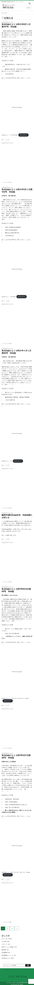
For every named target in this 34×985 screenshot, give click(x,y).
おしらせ (4, 938)
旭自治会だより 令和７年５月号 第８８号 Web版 (16, 872)
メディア (4, 944)
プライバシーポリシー (27, 970)
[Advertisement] (17, 161)
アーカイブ (7, 970)
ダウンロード (23, 135)
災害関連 (4, 952)
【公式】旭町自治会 (17, 976)
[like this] (2, 140)
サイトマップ (16, 970)
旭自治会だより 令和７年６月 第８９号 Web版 (15, 698)
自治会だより (6, 958)
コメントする (7, 182)
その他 (4, 941)
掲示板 (4, 950)
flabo (21, 984)
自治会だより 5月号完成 (9, 296)
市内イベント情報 (7, 947)
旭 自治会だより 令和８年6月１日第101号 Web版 (16, 25)
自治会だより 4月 (7, 461)
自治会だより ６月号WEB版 (9, 135)
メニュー (29, 7)
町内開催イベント (7, 955)
